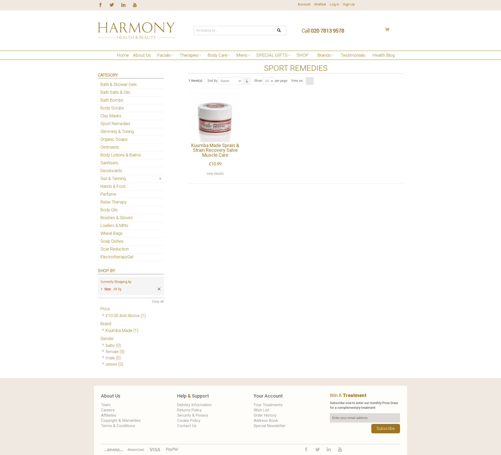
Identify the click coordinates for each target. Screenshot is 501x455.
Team (106, 404)
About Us (110, 396)
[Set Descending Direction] (247, 81)
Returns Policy (189, 410)
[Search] (282, 31)
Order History (265, 415)
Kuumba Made (119, 330)
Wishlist (320, 4)
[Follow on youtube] (135, 4)
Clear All (158, 302)
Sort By (212, 81)
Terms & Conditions (118, 425)
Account (304, 4)
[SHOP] (108, 61)
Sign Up (349, 4)
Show (258, 81)
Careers (108, 410)
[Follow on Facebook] (100, 4)
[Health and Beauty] (136, 30)
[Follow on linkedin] (123, 4)
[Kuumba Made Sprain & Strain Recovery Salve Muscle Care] (215, 117)
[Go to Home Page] (100, 61)
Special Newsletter (269, 425)
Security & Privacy (192, 415)
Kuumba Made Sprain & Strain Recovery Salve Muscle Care (215, 150)
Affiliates (108, 415)
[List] (316, 81)
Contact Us (186, 425)
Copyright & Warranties (121, 420)
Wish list (261, 410)
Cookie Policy (188, 420)
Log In (334, 4)
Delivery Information (194, 404)
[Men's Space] (115, 61)
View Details (215, 174)
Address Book (266, 420)
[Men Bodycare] (123, 61)
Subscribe (386, 428)
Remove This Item (159, 289)
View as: (297, 81)
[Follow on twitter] (112, 4)
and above (123, 315)
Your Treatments (268, 404)
